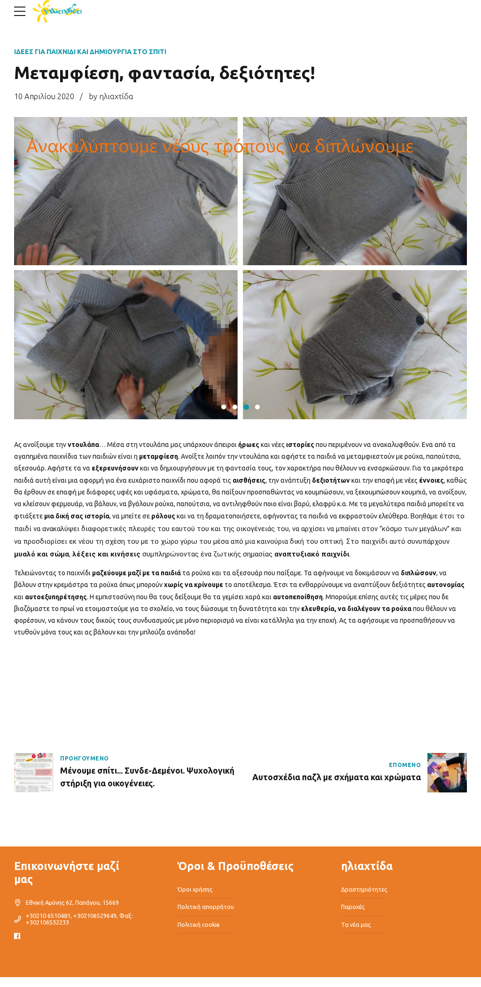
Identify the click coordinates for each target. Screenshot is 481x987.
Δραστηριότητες (364, 889)
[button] (24, 268)
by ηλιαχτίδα (111, 96)
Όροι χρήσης (195, 889)
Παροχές (353, 906)
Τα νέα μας (356, 924)
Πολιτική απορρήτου (206, 906)
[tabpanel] (240, 268)
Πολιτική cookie (199, 924)
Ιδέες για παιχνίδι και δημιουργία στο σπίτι (90, 51)
